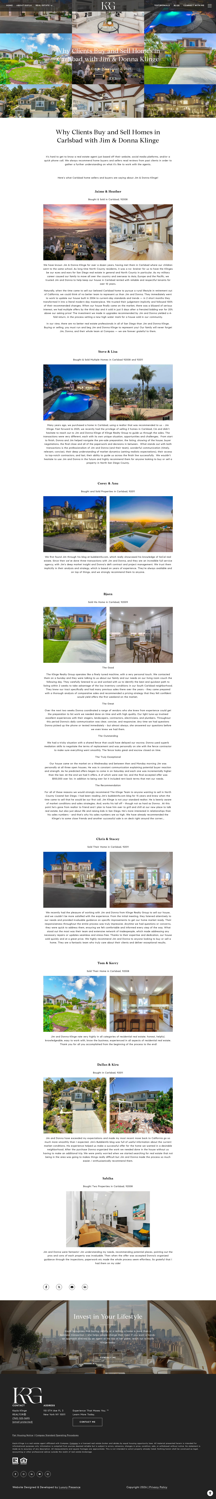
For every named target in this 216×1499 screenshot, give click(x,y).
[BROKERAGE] (48, 1474)
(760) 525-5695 (21, 1418)
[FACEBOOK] (15, 1474)
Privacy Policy (158, 1487)
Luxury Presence (70, 1487)
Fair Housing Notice (22, 1435)
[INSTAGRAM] (23, 1474)
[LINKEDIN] (32, 1474)
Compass (74, 1443)
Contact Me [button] (108, 1357)
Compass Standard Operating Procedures (57, 1435)
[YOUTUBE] (40, 1474)
